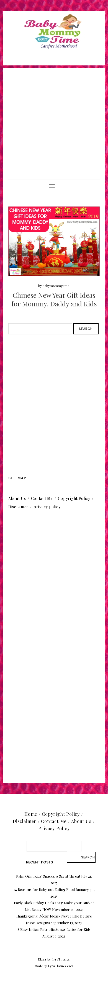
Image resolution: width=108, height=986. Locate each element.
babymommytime (56, 285)
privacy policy (47, 506)
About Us (17, 498)
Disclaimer (18, 506)
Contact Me (42, 498)
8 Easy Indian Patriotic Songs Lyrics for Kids (54, 929)
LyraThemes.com (60, 966)
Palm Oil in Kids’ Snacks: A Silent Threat (48, 876)
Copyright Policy (74, 498)
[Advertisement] (54, 122)
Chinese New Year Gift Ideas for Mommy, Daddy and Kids (54, 299)
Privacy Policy (54, 828)
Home (30, 814)
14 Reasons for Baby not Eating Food (44, 889)
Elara (42, 959)
